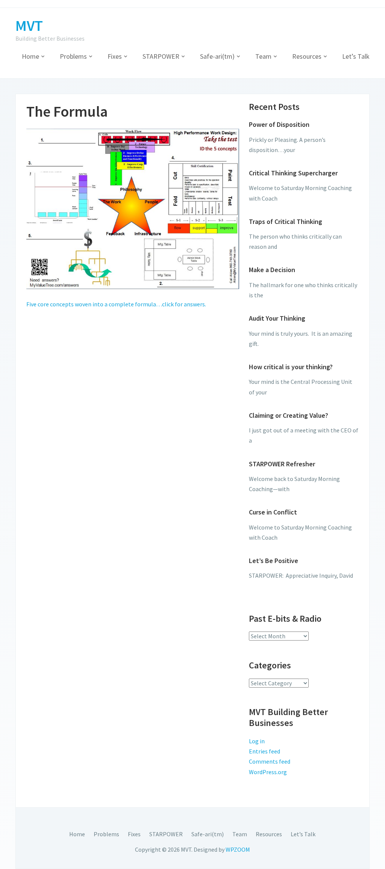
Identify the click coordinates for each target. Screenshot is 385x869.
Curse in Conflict (273, 512)
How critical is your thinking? (291, 366)
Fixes (115, 56)
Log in (257, 741)
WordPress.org (268, 772)
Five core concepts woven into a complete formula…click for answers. (116, 304)
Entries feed (264, 751)
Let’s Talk (356, 56)
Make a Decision (272, 269)
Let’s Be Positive (273, 560)
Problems (73, 56)
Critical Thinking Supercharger (293, 173)
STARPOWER (160, 56)
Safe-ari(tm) (217, 56)
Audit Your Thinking (277, 318)
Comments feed (269, 761)
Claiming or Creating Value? (288, 415)
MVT (29, 25)
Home (30, 56)
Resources (306, 56)
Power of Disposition (279, 124)
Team (263, 56)
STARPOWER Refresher (282, 464)
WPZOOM (238, 849)
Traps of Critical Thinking (285, 221)
